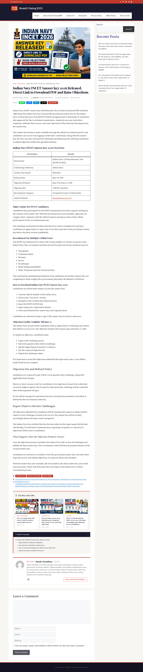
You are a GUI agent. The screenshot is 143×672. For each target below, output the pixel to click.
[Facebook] (120, 2)
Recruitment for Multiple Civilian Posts (31, 545)
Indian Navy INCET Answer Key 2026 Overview (33, 540)
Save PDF (54, 102)
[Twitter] (123, 2)
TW (45, 102)
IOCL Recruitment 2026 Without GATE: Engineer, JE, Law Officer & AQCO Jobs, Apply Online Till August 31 (114, 77)
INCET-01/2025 (45, 479)
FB (30, 102)
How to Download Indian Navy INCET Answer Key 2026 (37, 548)
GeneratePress (83, 667)
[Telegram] (128, 2)
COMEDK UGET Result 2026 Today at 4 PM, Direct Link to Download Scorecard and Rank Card (49, 484)
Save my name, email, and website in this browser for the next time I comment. (50, 645)
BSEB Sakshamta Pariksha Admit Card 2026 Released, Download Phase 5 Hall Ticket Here (47, 486)
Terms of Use (125, 16)
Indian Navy (56, 479)
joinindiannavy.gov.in (62, 198)
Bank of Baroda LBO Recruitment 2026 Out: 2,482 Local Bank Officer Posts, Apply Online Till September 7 (115, 88)
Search (100, 24)
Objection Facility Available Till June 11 (31, 550)
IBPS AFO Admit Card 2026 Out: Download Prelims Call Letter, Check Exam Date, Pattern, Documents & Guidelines (115, 46)
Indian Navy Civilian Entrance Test (73, 479)
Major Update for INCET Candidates (31, 542)
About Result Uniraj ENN (52, 16)
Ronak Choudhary (44, 562)
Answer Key (21, 83)
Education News (34, 476)
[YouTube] (126, 2)
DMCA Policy (111, 16)
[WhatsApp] (131, 2)
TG (37, 102)
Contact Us (70, 16)
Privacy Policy (96, 16)
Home (36, 16)
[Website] (28, 579)
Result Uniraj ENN (31, 8)
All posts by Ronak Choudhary (74, 579)
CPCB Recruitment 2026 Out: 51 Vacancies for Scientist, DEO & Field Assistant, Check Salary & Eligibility (114, 67)
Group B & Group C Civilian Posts (27, 479)
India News (47, 476)
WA (23, 102)
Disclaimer (83, 16)
